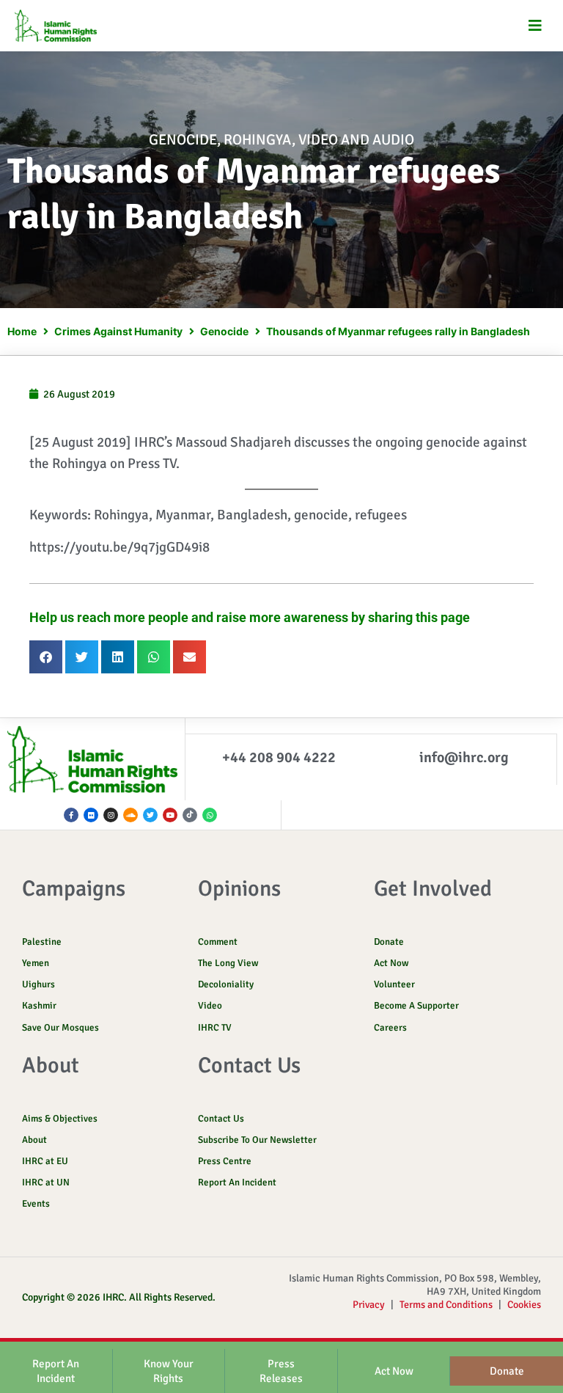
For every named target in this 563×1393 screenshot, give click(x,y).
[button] (535, 26)
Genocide (183, 140)
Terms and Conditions (446, 1304)
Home (22, 331)
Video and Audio (356, 140)
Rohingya (258, 140)
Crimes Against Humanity (118, 331)
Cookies (524, 1304)
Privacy (369, 1304)
